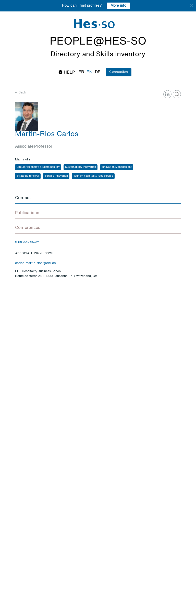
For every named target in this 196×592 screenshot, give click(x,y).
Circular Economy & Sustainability (38, 167)
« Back (20, 92)
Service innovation (56, 176)
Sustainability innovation (80, 167)
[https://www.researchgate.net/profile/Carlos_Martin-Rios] (177, 94)
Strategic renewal (28, 176)
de (98, 72)
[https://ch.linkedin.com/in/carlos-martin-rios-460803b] (167, 94)
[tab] (98, 198)
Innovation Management (117, 167)
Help (69, 73)
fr (81, 72)
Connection (118, 72)
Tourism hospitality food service (93, 176)
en (89, 72)
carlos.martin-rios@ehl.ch (35, 263)
